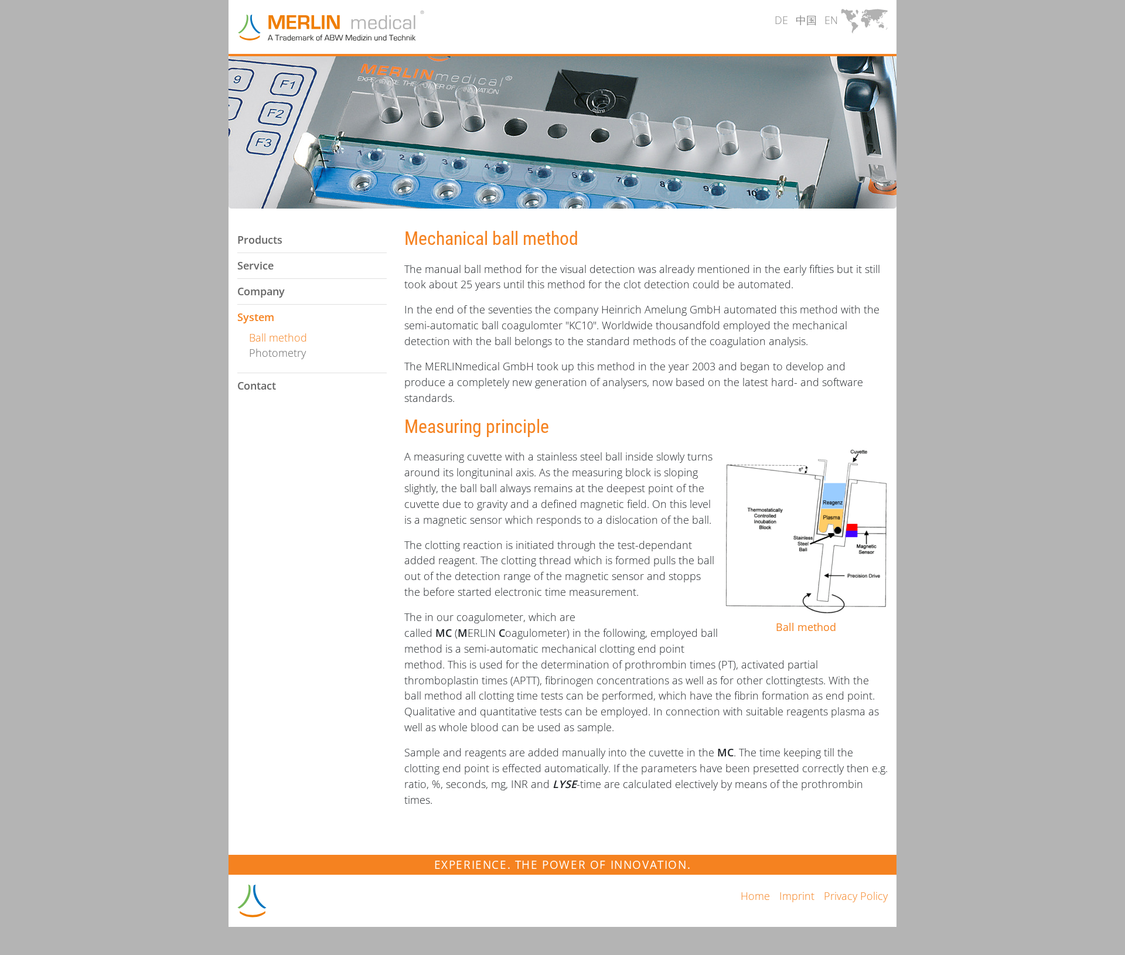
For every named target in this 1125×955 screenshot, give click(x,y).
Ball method (278, 337)
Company (261, 291)
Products (259, 240)
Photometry (277, 353)
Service (255, 265)
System (255, 317)
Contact (256, 385)
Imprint (796, 896)
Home (755, 896)
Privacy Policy (856, 896)
